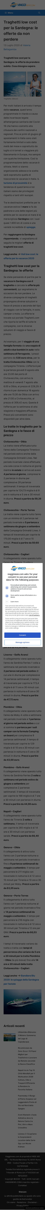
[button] (22, 601)
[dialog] (22, 605)
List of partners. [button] (34, 615)
